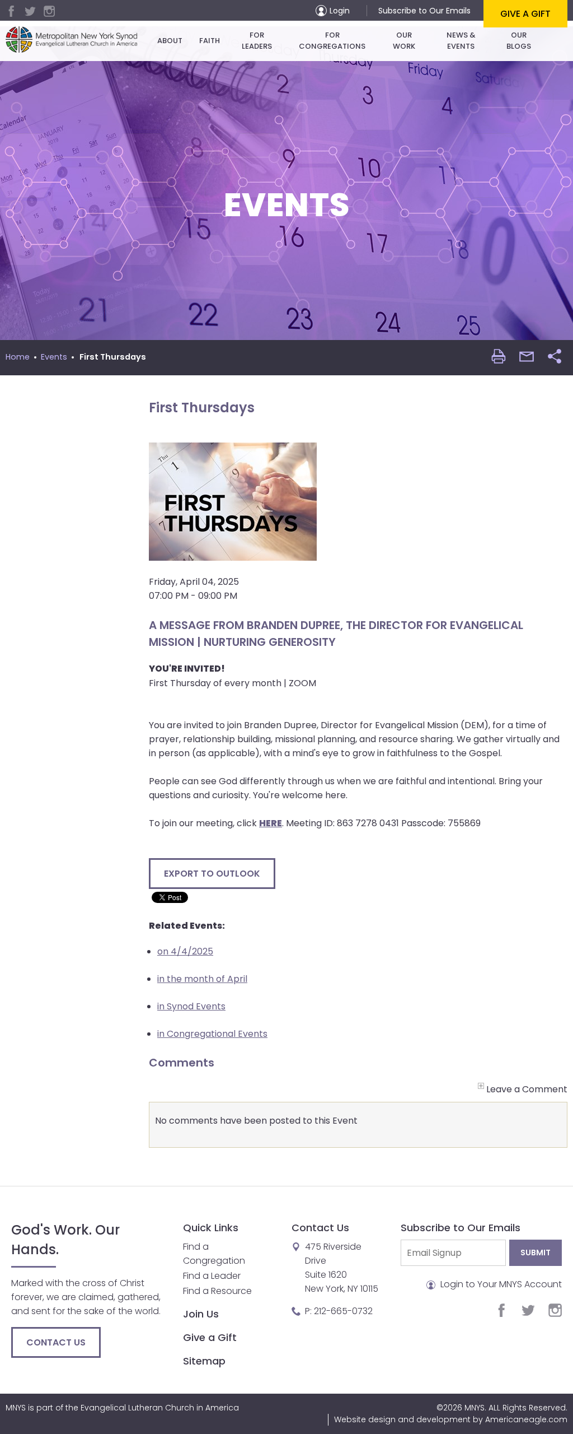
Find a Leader (212, 1275)
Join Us (201, 1314)
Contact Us (56, 1342)
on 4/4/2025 (185, 951)
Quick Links (210, 1228)
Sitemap (204, 1361)
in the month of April (202, 978)
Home (18, 356)
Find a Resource (217, 1290)
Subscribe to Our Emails (424, 10)
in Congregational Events (212, 1033)
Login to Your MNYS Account (500, 1284)
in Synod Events (191, 1006)
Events (54, 356)
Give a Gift (525, 13)
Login (340, 10)
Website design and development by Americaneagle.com (450, 1419)
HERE (270, 823)
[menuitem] (170, 41)
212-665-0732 (343, 1311)
